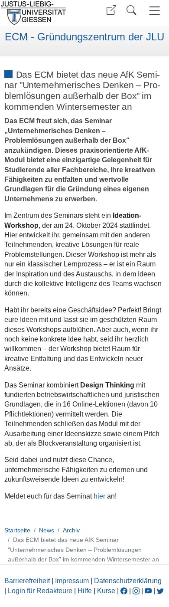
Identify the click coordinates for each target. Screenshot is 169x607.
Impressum (72, 580)
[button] (111, 10)
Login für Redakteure (40, 590)
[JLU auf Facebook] (123, 590)
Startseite (17, 530)
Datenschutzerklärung (128, 580)
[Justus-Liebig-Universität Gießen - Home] (41, 13)
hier (99, 496)
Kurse (106, 590)
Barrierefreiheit (27, 580)
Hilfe (85, 590)
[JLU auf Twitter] (160, 590)
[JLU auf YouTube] (148, 590)
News (46, 530)
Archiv (71, 530)
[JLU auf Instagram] (137, 590)
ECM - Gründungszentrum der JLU (84, 37)
